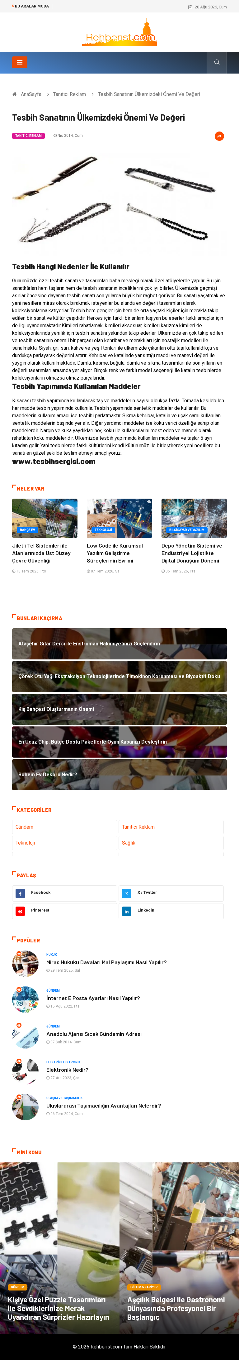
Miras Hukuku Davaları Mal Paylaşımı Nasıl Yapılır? (106, 962)
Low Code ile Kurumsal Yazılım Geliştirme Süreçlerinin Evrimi (115, 553)
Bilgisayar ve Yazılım (186, 530)
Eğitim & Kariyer (144, 1287)
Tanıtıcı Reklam (69, 94)
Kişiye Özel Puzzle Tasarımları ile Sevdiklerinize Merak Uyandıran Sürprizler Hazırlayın (58, 1308)
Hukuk (51, 954)
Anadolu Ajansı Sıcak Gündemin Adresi (94, 1033)
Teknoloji (103, 530)
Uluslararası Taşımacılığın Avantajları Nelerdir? (103, 1105)
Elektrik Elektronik (63, 1062)
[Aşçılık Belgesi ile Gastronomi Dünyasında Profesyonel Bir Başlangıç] (179, 1248)
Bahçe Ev (27, 530)
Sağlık (128, 843)
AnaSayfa (31, 94)
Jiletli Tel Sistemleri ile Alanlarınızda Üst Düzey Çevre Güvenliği (41, 553)
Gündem (24, 827)
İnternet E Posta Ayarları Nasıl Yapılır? (93, 997)
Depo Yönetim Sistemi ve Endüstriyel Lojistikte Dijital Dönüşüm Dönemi (192, 553)
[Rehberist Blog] (119, 32)
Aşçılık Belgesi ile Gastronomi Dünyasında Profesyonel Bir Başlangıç (176, 1308)
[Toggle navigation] (19, 62)
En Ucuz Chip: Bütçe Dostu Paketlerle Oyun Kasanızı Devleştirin (113, 7)
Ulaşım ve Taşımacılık (64, 1098)
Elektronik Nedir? (67, 1069)
